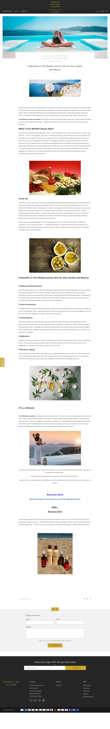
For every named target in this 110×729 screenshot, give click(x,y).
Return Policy (87, 685)
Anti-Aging (45, 56)
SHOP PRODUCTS (7, 11)
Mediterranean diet (47, 58)
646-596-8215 (33, 688)
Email (58, 619)
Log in (97, 11)
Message (28, 627)
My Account (86, 688)
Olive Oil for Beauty (55, 61)
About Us (59, 685)
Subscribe (75, 668)
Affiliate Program (88, 696)
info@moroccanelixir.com (36, 685)
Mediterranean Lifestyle (61, 58)
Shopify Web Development (83, 713)
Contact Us (86, 691)
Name (27, 619)
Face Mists (58, 56)
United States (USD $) (8, 710)
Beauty (52, 56)
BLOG (16, 11)
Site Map (85, 694)
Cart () (102, 11)
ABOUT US (24, 11)
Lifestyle (64, 56)
